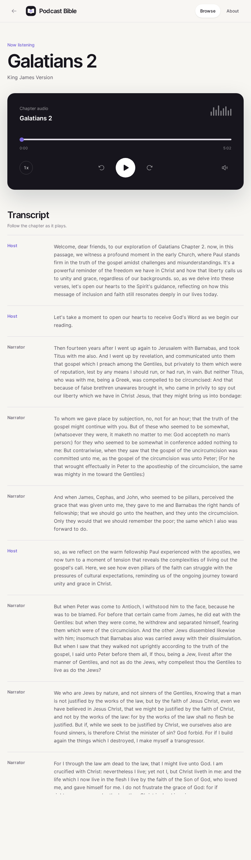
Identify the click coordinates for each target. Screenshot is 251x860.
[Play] (125, 167)
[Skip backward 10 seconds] (101, 167)
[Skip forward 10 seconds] (149, 167)
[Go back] (14, 11)
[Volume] (224, 167)
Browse (207, 10)
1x (26, 167)
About (233, 10)
